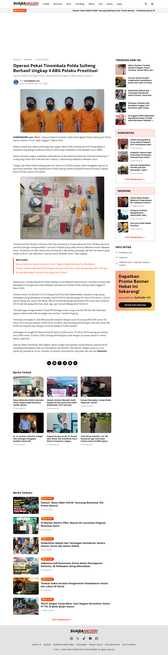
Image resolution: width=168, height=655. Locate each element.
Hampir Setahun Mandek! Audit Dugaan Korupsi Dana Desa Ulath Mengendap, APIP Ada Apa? (62, 268)
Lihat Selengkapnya (61, 619)
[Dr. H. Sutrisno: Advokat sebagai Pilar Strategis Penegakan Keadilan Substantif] (28, 423)
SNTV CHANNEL (129, 644)
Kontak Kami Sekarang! (135, 305)
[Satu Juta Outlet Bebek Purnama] (123, 227)
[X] (59, 363)
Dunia (110, 3)
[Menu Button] (152, 4)
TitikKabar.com (125, 252)
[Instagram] (71, 638)
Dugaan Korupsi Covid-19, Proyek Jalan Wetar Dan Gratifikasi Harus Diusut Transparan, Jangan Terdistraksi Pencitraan (62, 438)
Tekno (91, 3)
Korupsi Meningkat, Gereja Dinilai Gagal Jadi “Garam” (42, 272)
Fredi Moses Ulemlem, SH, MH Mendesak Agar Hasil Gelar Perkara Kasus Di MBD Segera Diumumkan (94, 438)
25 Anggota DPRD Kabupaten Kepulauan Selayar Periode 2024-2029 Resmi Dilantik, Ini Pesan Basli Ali (141, 118)
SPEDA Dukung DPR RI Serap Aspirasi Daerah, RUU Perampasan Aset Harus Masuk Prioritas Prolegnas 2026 (140, 142)
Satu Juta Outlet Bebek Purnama (140, 224)
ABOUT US (36, 644)
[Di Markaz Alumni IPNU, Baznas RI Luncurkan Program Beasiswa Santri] (26, 525)
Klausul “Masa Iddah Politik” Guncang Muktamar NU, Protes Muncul (94, 10)
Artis (68, 3)
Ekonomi (57, 3)
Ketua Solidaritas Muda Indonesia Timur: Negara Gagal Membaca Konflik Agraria (55, 264)
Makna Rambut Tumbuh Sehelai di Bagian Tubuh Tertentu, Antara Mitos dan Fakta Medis (140, 67)
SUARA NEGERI (72, 649)
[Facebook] (54, 363)
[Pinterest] (70, 363)
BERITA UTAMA (47, 498)
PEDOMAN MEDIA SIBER (63, 644)
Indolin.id (123, 257)
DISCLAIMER (81, 644)
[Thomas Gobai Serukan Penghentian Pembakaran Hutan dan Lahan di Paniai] (26, 586)
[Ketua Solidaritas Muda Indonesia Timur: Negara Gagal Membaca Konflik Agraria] (28, 387)
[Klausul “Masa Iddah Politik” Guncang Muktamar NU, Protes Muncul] (26, 505)
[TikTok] (84, 638)
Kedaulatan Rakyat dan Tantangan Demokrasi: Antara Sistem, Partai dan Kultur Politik (73, 545)
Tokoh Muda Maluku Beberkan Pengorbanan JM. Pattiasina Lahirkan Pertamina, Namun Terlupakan (141, 200)
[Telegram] (65, 363)
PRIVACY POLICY (96, 644)
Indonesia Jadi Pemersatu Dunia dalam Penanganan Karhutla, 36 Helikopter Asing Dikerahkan (72, 565)
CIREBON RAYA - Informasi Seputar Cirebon (134, 263)
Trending (79, 3)
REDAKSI (47, 644)
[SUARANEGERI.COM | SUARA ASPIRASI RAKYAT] (26, 4)
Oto (101, 3)
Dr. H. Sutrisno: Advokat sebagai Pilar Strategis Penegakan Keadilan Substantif (28, 438)
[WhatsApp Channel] (96, 638)
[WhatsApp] (75, 363)
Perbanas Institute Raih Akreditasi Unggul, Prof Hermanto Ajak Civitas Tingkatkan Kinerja (138, 105)
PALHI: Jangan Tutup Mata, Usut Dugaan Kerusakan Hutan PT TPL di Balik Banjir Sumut (75, 605)
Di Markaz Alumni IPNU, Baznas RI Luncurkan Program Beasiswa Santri (73, 524)
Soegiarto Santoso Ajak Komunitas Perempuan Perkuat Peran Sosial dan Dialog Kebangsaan (140, 155)
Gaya (119, 3)
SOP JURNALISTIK (112, 644)
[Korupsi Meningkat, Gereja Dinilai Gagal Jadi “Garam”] (96, 387)
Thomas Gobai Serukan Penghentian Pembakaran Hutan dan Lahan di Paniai (74, 585)
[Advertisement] (84, 35)
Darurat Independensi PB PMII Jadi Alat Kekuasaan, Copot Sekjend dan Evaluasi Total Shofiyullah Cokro (141, 167)
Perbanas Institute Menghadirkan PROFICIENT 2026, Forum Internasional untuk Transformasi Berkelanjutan (139, 212)
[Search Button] (146, 4)
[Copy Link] (49, 363)
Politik (46, 3)
